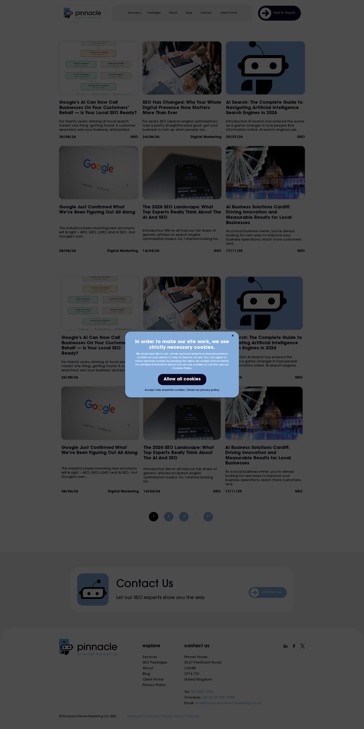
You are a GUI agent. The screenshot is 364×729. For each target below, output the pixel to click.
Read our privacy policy (203, 390)
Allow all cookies (182, 379)
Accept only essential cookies (165, 390)
